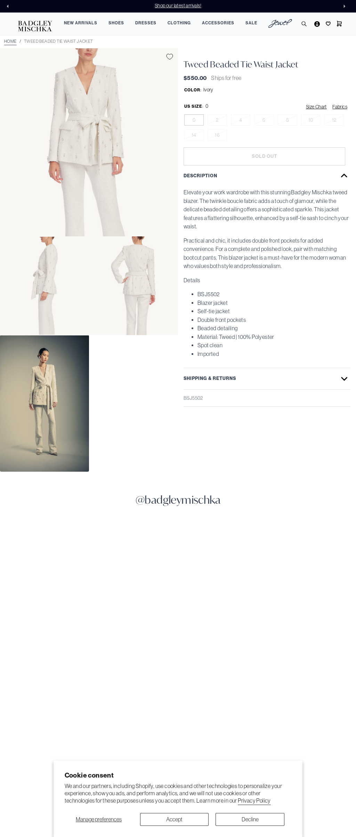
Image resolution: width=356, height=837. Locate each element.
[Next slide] (346, 6)
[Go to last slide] (10, 6)
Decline (250, 819)
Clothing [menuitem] (179, 23)
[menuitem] (280, 24)
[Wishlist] (327, 24)
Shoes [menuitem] (116, 23)
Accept (174, 819)
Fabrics (339, 106)
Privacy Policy (254, 800)
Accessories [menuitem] (218, 23)
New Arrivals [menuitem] (80, 23)
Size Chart (316, 106)
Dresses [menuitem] (145, 23)
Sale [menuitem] (251, 23)
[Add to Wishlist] (169, 56)
